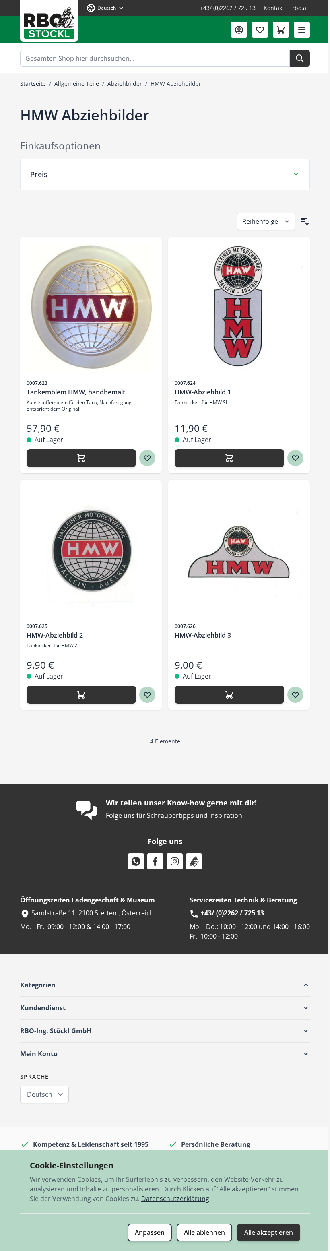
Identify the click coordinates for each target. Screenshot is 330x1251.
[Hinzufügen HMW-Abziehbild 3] (226, 695)
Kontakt (274, 8)
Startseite (33, 83)
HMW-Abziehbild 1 (200, 392)
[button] (162, 985)
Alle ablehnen (201, 1232)
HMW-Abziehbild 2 (52, 635)
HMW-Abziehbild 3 (200, 635)
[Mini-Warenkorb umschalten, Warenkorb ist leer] (281, 30)
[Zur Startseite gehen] (49, 21)
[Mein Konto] (239, 30)
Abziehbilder (124, 83)
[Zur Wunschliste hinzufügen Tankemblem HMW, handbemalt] (144, 458)
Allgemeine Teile (76, 83)
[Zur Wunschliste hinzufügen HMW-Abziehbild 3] (293, 695)
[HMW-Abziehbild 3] (236, 550)
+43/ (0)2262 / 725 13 (228, 8)
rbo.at (300, 8)
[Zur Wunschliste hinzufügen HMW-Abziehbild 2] (144, 695)
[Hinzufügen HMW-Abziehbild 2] (78, 695)
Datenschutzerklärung (172, 1198)
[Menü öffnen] (302, 30)
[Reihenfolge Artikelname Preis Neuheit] (263, 221)
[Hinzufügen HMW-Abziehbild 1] (226, 458)
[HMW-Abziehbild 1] (236, 307)
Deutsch (37, 1094)
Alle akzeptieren (265, 1232)
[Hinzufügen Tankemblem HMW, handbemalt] (78, 458)
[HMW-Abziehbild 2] (88, 550)
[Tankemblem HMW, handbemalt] (88, 307)
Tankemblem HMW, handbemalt (73, 392)
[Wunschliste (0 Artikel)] (260, 30)
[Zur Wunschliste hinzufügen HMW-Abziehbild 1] (293, 458)
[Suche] (300, 58)
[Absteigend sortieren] (302, 221)
